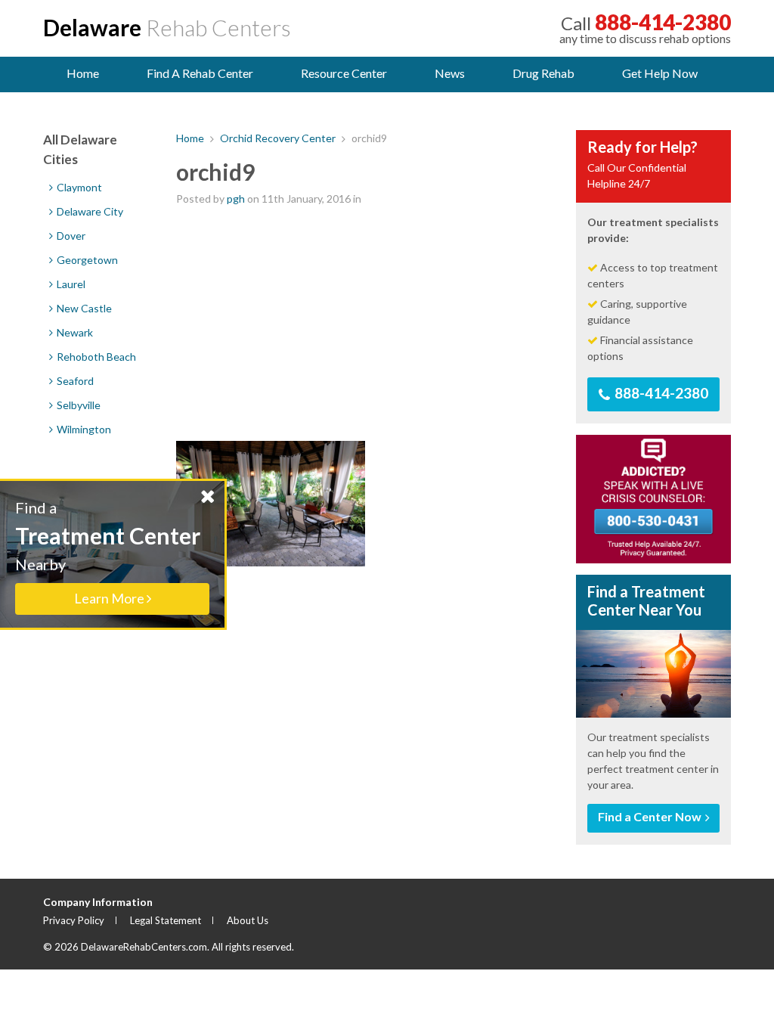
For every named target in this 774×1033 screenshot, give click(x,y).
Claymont (78, 187)
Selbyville (77, 405)
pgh (236, 198)
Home (83, 73)
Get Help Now (660, 73)
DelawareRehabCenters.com (144, 947)
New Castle (83, 308)
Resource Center (344, 73)
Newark (73, 332)
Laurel (69, 284)
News (450, 73)
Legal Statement (165, 920)
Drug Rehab (543, 73)
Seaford (74, 380)
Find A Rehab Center (200, 73)
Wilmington (82, 429)
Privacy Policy (73, 920)
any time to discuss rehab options (645, 28)
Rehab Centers (167, 27)
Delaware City (88, 211)
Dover (69, 235)
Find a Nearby (107, 552)
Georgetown (86, 259)
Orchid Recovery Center (278, 138)
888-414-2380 (659, 393)
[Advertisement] (364, 324)
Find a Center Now (651, 816)
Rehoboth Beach (95, 356)
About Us (247, 920)
